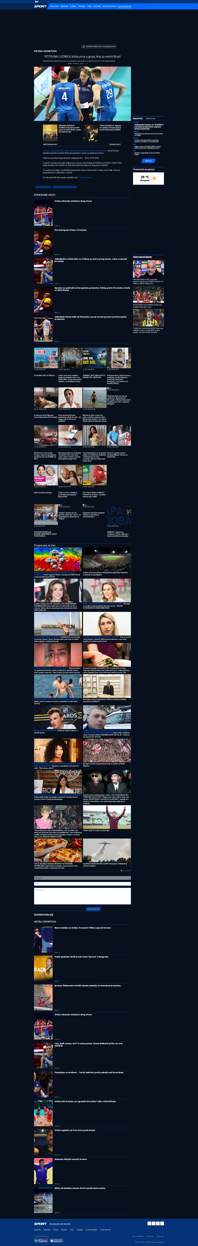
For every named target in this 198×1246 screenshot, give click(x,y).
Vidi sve (148, 161)
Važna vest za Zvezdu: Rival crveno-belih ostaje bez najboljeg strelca (147, 147)
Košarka (81, 6)
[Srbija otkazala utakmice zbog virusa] (43, 1026)
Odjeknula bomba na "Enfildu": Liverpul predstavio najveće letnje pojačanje (149, 126)
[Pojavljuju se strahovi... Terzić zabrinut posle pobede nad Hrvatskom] (43, 1084)
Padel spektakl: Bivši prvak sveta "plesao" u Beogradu (81, 956)
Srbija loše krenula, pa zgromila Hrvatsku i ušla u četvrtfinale (85, 1101)
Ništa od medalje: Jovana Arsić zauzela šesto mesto (80, 1188)
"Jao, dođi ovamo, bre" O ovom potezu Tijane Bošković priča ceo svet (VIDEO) (89, 1044)
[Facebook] (149, 1223)
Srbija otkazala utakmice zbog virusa (73, 201)
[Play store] (41, 1241)
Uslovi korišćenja (137, 1236)
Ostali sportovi (124, 6)
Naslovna (54, 6)
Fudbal (73, 6)
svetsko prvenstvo (43, 187)
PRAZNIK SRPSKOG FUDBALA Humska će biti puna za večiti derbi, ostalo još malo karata (70, 129)
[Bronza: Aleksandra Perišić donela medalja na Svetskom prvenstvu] (43, 997)
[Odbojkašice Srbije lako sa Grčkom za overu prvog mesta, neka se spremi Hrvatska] (43, 271)
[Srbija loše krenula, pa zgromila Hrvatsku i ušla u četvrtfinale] (43, 1113)
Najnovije (64, 6)
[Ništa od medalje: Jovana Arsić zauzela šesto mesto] (43, 1200)
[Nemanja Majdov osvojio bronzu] (43, 1171)
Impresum (160, 1236)
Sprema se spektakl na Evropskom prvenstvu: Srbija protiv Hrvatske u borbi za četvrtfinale (92, 289)
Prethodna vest (50, 144)
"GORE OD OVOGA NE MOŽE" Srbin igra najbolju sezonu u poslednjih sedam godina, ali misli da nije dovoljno (148, 330)
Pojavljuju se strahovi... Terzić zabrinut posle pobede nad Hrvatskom (89, 1072)
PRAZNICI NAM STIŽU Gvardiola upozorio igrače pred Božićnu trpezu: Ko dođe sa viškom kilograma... (148, 281)
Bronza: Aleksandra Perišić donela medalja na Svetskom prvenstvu (88, 985)
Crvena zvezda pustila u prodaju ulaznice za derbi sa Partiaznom (146, 140)
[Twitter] (158, 1223)
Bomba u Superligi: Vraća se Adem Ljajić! (147, 153)
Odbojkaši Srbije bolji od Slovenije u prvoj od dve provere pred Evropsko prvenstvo (91, 318)
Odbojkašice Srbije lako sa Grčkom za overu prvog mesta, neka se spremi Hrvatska (91, 260)
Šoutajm (97, 6)
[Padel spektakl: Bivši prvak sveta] (43, 969)
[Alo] (36, 1)
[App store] (56, 1241)
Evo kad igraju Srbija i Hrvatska (71, 230)
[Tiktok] (162, 1223)
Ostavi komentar (93, 909)
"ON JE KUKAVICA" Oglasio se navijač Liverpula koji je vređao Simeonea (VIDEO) (110, 128)
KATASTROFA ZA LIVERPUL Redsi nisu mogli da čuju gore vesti (147, 306)
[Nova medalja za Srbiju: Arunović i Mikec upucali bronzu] (43, 940)
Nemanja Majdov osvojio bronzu (71, 1159)
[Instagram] (154, 1223)
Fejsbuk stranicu (85, 177)
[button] (90, 63)
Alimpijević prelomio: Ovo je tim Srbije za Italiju (148, 134)
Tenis (89, 6)
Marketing (150, 1236)
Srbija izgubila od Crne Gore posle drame (75, 1130)
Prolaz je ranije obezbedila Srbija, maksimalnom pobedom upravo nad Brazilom (75, 150)
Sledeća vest (115, 144)
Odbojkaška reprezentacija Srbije (65, 187)
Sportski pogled (109, 6)
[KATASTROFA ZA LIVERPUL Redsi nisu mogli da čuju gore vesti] (148, 294)
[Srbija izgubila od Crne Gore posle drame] (43, 1142)
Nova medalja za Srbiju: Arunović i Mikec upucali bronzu (83, 928)
